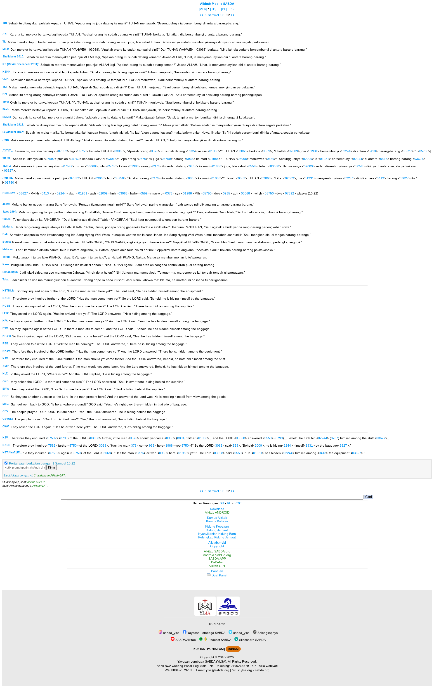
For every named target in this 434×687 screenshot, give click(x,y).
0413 (372, 151)
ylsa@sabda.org (217, 670)
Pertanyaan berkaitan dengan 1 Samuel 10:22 (42, 463)
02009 (293, 151)
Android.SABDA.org (217, 555)
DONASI (233, 649)
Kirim (51, 467)
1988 (169, 445)
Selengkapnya (267, 633)
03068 (118, 151)
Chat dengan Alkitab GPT (49, 475)
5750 (73, 445)
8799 (64, 438)
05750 (82, 151)
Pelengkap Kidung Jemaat (217, 537)
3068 (102, 445)
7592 (51, 445)
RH (229, 503)
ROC (237, 503)
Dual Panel (219, 575)
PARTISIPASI (215, 649)
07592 (62, 151)
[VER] (203, 9)
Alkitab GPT (39, 485)
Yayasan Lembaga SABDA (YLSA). (202, 661)
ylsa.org (246, 670)
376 (134, 445)
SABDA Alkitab (185, 640)
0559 (266, 151)
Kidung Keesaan (217, 526)
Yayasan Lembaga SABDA (205, 633)
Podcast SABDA (219, 640)
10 (222, 15)
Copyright (217, 546)
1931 (309, 445)
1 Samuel (212, 15)
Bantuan (217, 571)
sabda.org (262, 670)
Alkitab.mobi (217, 542)
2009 (258, 445)
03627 (407, 151)
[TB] (213, 9)
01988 (213, 151)
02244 (346, 151)
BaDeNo (217, 562)
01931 (313, 151)
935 (151, 445)
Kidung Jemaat (217, 530)
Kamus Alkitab (217, 517)
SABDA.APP (217, 558)
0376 (154, 151)
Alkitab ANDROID (217, 512)
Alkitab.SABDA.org (217, 551)
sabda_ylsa (170, 633)
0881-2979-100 (182, 670)
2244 (287, 445)
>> (233, 15)
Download (217, 509)
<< (201, 15)
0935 (191, 151)
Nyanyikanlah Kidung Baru (217, 533)
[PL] (224, 9)
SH (222, 503)
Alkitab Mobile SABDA (217, 3)
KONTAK (199, 649)
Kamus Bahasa (217, 521)
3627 (343, 445)
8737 (334, 438)
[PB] (231, 9)
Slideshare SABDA (252, 640)
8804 (180, 438)
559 (235, 445)
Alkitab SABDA (36, 482)
